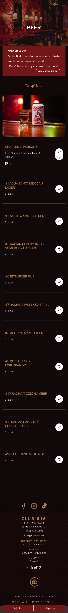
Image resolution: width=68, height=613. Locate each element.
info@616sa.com (34, 535)
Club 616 (34, 583)
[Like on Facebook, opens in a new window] (23, 507)
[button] (34, 130)
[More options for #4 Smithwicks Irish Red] (59, 221)
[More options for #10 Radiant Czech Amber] (59, 399)
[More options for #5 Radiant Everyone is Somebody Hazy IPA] (59, 249)
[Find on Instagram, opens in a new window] (34, 507)
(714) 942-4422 (34, 531)
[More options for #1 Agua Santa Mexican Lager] (59, 189)
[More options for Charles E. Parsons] (59, 152)
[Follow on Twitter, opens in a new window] (32, 568)
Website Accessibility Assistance (34, 596)
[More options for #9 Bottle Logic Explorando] (59, 366)
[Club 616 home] (16, 8)
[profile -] (56, 4)
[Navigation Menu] (63, 4)
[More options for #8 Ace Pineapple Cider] (59, 338)
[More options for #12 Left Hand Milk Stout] (59, 459)
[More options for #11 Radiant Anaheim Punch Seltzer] (59, 427)
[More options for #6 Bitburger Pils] (59, 282)
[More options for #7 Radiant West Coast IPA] (59, 310)
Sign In (17, 608)
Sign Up (50, 608)
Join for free (48, 71)
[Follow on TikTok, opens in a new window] (44, 507)
